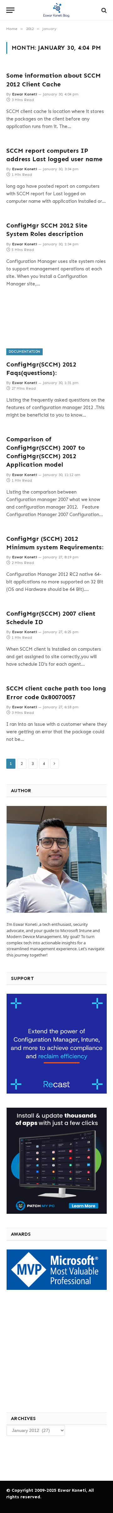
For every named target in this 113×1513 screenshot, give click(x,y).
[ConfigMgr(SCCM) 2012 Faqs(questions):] (56, 327)
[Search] (103, 10)
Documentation (24, 352)
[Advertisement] (53, 1350)
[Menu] (10, 10)
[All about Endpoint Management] (56, 10)
